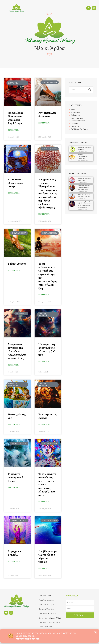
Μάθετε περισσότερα (27, 638)
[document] (49, 322)
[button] (95, 633)
